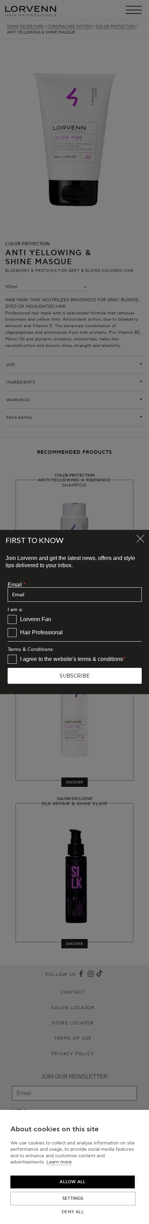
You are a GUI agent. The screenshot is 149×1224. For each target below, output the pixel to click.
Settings (73, 1198)
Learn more (59, 1162)
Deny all (73, 1212)
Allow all (72, 1182)
